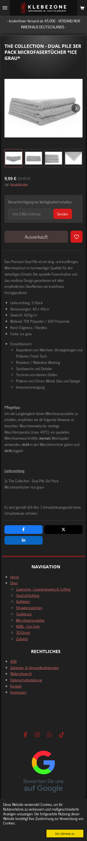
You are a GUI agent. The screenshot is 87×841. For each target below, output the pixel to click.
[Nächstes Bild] (75, 108)
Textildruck (24, 614)
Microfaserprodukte (30, 620)
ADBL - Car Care (28, 626)
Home (14, 576)
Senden (62, 214)
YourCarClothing (27, 595)
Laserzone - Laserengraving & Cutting (43, 589)
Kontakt (16, 686)
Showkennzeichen (29, 607)
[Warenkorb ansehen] (82, 8)
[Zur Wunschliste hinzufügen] (76, 237)
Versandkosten (19, 184)
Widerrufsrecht (21, 673)
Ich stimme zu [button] (65, 833)
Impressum (18, 692)
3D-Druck (23, 632)
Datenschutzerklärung (26, 680)
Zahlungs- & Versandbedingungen (34, 667)
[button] (13, 158)
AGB (13, 661)
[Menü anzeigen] (5, 8)
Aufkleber (23, 601)
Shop (14, 583)
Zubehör (22, 638)
